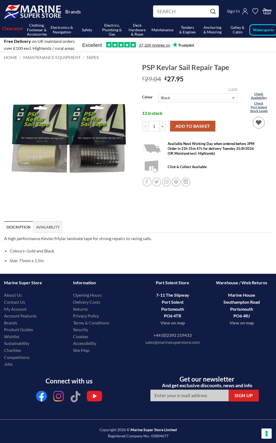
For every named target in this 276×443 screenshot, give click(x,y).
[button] (267, 11)
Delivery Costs (86, 301)
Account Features (20, 315)
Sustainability (16, 343)
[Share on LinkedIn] (185, 182)
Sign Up (243, 395)
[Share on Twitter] (156, 182)
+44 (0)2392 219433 (172, 335)
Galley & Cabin (237, 29)
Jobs (8, 363)
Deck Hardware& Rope (137, 30)
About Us (13, 294)
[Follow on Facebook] (41, 397)
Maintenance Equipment (52, 57)
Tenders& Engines (187, 29)
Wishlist (11, 336)
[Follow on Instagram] (58, 397)
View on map (172, 322)
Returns (80, 309)
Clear (232, 89)
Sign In (233, 10)
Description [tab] (18, 227)
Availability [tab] (48, 227)
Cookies (80, 336)
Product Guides (18, 329)
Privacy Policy (86, 315)
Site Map (81, 350)
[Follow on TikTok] (75, 397)
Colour (147, 97)
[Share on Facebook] (147, 182)
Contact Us (14, 301)
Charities (13, 350)
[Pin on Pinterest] (176, 182)
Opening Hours (87, 294)
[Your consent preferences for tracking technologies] (266, 433)
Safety (87, 29)
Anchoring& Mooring (212, 29)
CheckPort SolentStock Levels (259, 107)
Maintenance (162, 29)
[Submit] (213, 11)
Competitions (17, 357)
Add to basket (192, 126)
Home (10, 57)
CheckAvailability (259, 96)
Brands (73, 12)
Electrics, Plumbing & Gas (112, 30)
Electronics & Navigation (62, 29)
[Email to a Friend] (166, 182)
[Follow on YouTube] (94, 397)
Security (80, 329)
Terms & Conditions (91, 322)
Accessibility (84, 343)
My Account (15, 309)
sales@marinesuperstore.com (172, 342)
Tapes (92, 57)
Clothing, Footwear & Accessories (37, 30)
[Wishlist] (259, 123)
